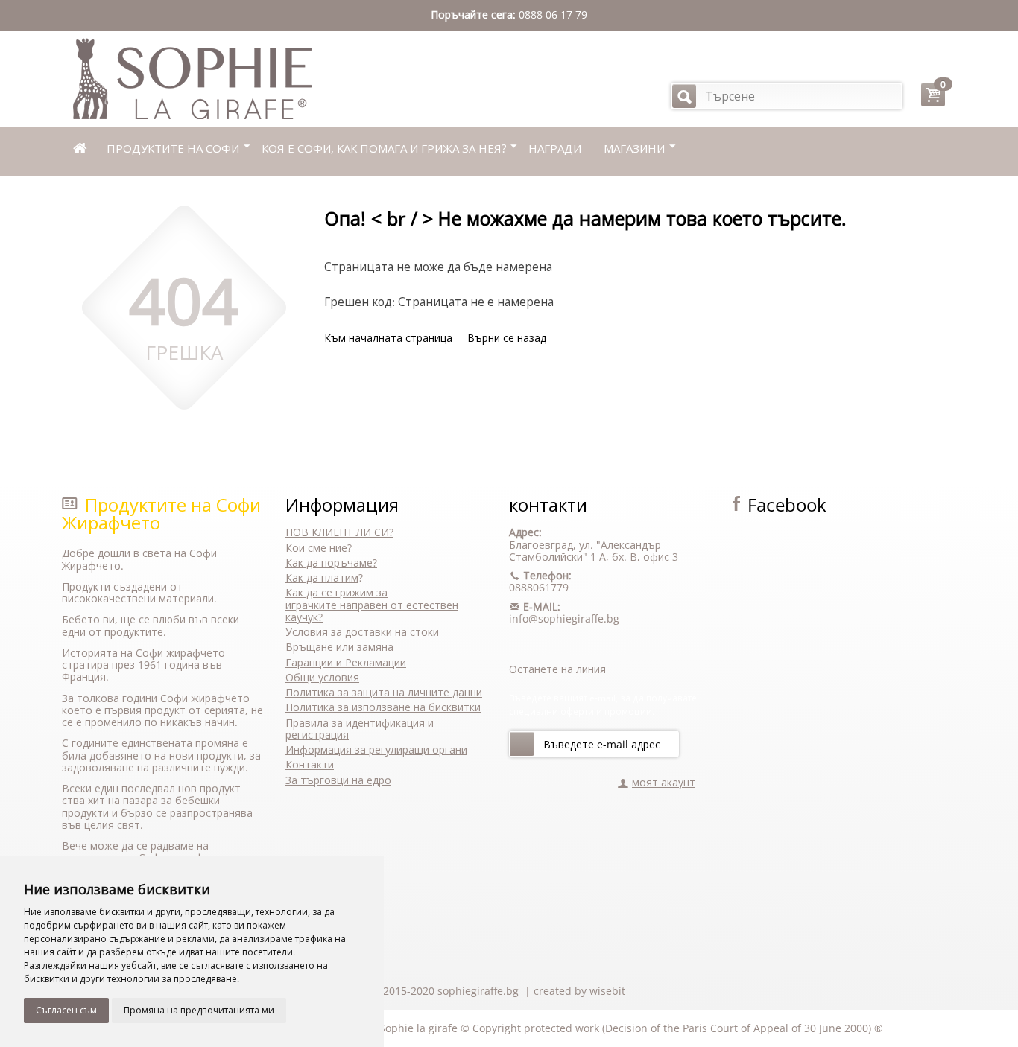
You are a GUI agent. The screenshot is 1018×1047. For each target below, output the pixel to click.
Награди (554, 148)
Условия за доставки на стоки (362, 632)
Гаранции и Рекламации (345, 662)
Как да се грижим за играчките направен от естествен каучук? (371, 604)
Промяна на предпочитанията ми (199, 1010)
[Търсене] (684, 96)
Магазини (634, 148)
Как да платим (321, 577)
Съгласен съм (66, 1010)
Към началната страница (388, 338)
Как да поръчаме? (331, 563)
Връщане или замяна (339, 647)
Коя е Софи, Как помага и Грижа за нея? (384, 148)
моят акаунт (663, 782)
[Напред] (522, 744)
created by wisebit (579, 991)
